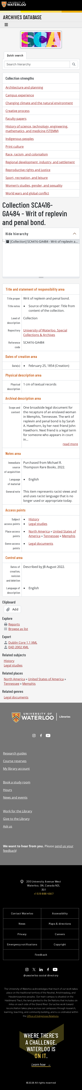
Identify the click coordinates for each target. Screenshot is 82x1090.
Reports (14, 624)
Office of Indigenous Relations (43, 1016)
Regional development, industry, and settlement (40, 162)
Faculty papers (16, 119)
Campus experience (20, 95)
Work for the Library (17, 811)
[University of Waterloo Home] (14, 5)
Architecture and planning (24, 87)
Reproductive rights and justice (28, 170)
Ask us (7, 826)
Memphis (68, 536)
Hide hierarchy (17, 233)
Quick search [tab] (15, 55)
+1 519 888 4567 (43, 893)
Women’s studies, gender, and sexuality (34, 185)
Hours (7, 790)
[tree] (41, 258)
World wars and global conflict (27, 193)
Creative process (18, 111)
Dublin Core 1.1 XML (22, 643)
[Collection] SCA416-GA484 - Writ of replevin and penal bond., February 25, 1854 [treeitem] (45, 241)
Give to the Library (16, 819)
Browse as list (18, 629)
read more (70, 444)
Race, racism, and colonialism (27, 154)
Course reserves (15, 761)
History (34, 519)
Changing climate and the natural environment (39, 103)
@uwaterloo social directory (41, 975)
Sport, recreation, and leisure (27, 178)
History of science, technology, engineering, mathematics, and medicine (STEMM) (37, 128)
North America (39, 531)
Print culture (15, 146)
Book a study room (16, 782)
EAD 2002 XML (18, 647)
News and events (15, 797)
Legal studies (38, 524)
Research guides (15, 753)
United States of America (46, 679)
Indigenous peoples (20, 139)
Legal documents (41, 543)
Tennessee (51, 536)
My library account (16, 769)
